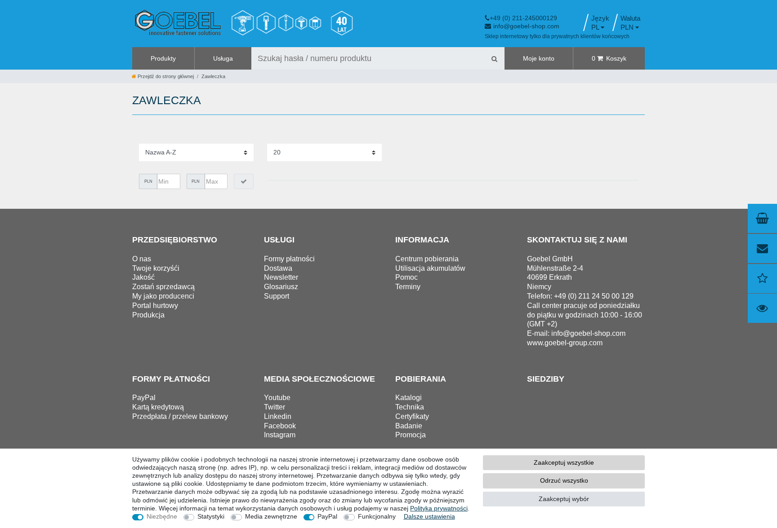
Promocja (410, 435)
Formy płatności (289, 259)
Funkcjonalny (377, 516)
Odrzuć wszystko (564, 480)
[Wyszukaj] (494, 58)
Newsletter (281, 277)
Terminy (407, 286)
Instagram (279, 435)
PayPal (327, 516)
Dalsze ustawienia (429, 516)
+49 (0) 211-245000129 (523, 18)
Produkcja (148, 315)
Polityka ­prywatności (439, 508)
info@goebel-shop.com (526, 26)
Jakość (143, 277)
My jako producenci (163, 296)
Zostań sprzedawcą (163, 286)
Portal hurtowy (155, 305)
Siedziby (545, 378)
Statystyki (210, 516)
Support (276, 296)
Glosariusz (281, 286)
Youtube (277, 397)
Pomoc (406, 277)
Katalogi (408, 397)
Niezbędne (162, 516)
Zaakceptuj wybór (564, 498)
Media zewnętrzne (271, 516)
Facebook (280, 426)
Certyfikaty (412, 416)
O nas (141, 259)
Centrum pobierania (427, 259)
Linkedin (277, 416)
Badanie (408, 426)
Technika (409, 407)
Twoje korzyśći (155, 268)
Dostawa (278, 268)
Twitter (274, 407)
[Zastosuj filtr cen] (244, 181)
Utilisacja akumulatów (430, 268)
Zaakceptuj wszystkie (564, 462)
